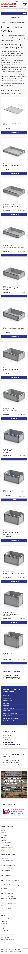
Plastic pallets (6, 696)
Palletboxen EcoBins (6, 873)
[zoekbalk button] (25, 9)
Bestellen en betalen (6, 843)
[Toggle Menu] (24, 13)
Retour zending (5, 845)
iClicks (2, 951)
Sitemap (3, 850)
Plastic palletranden (6, 876)
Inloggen (16, 1)
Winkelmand (4, 840)
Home (3, 23)
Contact (3, 830)
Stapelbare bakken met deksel (8, 899)
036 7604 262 (9, 743)
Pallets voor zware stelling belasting (10, 881)
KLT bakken (6, 703)
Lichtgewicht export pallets (10, 716)
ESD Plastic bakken (6, 906)
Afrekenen (3, 838)
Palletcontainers (7, 698)
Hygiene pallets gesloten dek (10, 713)
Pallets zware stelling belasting (11, 718)
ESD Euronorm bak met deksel (8, 904)
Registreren (23, 1)
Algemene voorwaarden (7, 848)
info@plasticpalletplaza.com (13, 745)
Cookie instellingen (9, 951)
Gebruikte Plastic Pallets (9, 708)
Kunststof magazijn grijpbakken (9, 896)
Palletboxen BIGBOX (6, 871)
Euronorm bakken (7, 701)
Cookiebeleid (18, 951)
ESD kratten (4, 911)
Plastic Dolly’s (6, 706)
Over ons (3, 833)
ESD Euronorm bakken (6, 909)
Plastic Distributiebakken (9, 721)
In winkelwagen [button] (14, 133)
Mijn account (4, 835)
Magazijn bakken (5, 891)
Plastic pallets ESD (8, 711)
